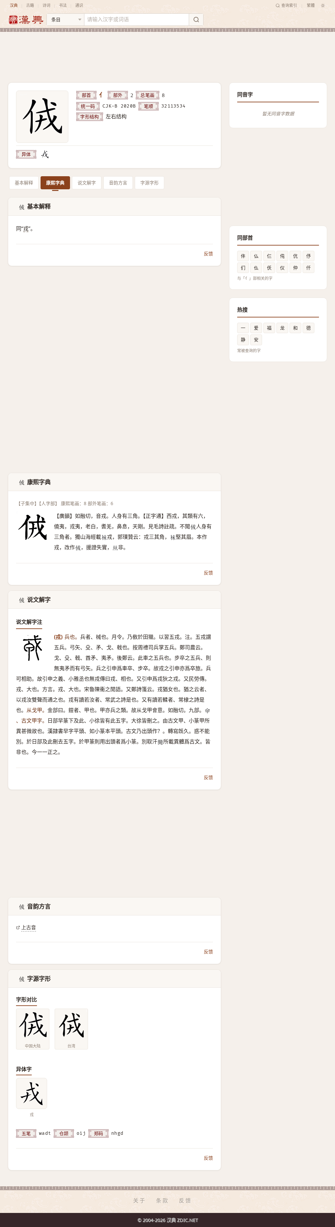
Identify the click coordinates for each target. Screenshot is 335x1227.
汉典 (14, 5)
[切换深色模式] (323, 5)
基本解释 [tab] (24, 182)
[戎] (45, 154)
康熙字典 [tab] (55, 182)
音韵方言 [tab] (118, 182)
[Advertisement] (167, 52)
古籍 (30, 5)
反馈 (208, 253)
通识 (79, 5)
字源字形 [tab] (149, 182)
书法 (63, 5)
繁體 (311, 5)
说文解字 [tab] (87, 182)
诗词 (46, 5)
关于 (139, 1200)
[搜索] (196, 20)
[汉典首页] (26, 19)
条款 (162, 1200)
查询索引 (289, 5)
